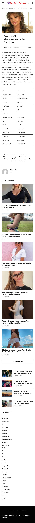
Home (4, 463)
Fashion (4, 451)
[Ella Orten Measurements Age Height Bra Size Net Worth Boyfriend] (17, 338)
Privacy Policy (22, 511)
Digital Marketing (7, 439)
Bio (3, 424)
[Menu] (3, 3)
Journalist (5, 469)
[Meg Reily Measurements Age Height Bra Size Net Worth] (17, 251)
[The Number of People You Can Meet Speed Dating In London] (7, 373)
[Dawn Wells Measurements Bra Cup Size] (17, 22)
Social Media (6, 489)
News (3, 483)
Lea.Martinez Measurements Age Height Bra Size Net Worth (15, 293)
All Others (5, 418)
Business (4, 430)
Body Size (30, 47)
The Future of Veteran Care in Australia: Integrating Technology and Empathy (23, 403)
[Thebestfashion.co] (17, 3)
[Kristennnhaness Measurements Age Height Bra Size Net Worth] (17, 222)
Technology (5, 492)
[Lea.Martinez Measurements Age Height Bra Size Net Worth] (17, 280)
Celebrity (4, 433)
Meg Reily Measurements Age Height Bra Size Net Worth (16, 264)
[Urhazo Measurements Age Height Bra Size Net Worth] (17, 193)
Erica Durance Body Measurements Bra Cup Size (9, 159)
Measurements (6, 477)
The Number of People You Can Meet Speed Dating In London (23, 373)
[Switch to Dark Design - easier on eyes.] (29, 3)
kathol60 (6, 47)
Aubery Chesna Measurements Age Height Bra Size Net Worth (15, 322)
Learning (4, 472)
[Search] (32, 3)
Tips (3, 495)
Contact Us (11, 511)
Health (4, 460)
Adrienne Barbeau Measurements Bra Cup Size (25, 159)
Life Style (5, 474)
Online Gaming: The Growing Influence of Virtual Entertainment (23, 383)
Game (3, 457)
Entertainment (6, 445)
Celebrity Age (6, 436)
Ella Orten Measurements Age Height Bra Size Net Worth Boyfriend (16, 351)
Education (5, 442)
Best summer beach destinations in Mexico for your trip (22, 393)
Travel (4, 498)
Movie (4, 480)
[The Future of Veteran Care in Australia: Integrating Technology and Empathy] (7, 403)
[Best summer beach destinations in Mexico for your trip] (7, 393)
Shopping (5, 486)
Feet (3, 454)
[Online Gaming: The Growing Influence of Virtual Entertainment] (7, 383)
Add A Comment (17, 361)
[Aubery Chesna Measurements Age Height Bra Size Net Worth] (17, 309)
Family (4, 448)
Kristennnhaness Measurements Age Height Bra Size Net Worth (16, 235)
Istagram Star (6, 466)
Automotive (5, 421)
